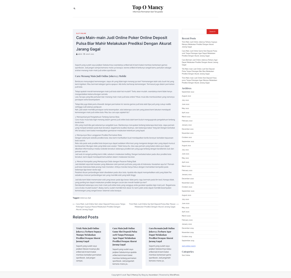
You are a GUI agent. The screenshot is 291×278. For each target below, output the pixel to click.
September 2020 (188, 191)
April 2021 (185, 162)
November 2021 (187, 133)
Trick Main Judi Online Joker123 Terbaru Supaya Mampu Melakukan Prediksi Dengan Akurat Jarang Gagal (88, 235)
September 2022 (188, 92)
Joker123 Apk (85, 198)
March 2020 (186, 216)
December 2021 (187, 129)
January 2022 (187, 125)
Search (212, 31)
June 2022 (185, 104)
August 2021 (186, 145)
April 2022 (185, 112)
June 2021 (185, 154)
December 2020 (188, 179)
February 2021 (187, 170)
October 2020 (187, 187)
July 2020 (185, 199)
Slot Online (81, 33)
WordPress (174, 275)
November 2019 (188, 232)
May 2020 (185, 208)
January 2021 (187, 174)
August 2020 (186, 195)
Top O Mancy (147, 7)
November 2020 (188, 183)
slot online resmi (189, 246)
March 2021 (186, 166)
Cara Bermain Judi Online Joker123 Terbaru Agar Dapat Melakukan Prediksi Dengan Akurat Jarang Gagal (162, 235)
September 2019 (188, 241)
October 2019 (187, 236)
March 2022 (186, 117)
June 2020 (185, 203)
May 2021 (185, 158)
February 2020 (187, 220)
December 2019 (188, 228)
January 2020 (187, 224)
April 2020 (185, 212)
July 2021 (185, 150)
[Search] (74, 8)
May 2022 (185, 108)
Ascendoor (153, 275)
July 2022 (185, 100)
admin (80, 54)
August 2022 (186, 96)
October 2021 (187, 137)
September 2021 (188, 141)
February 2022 (187, 121)
